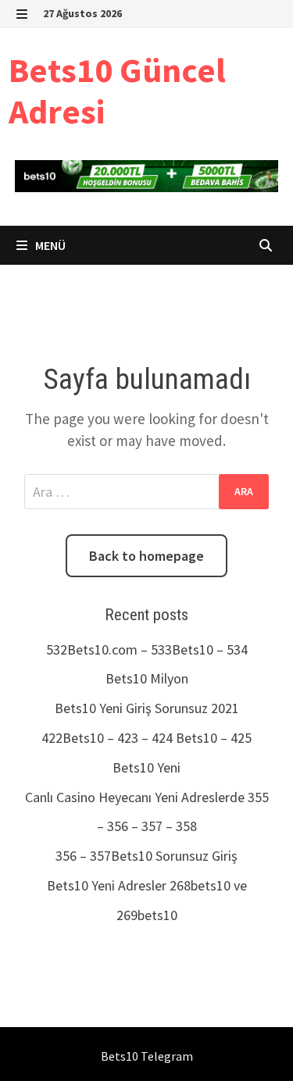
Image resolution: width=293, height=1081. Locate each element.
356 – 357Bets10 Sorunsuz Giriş (146, 856)
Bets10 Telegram (147, 1056)
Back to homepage (146, 556)
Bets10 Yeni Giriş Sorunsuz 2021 (147, 708)
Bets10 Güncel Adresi (117, 90)
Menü (49, 245)
